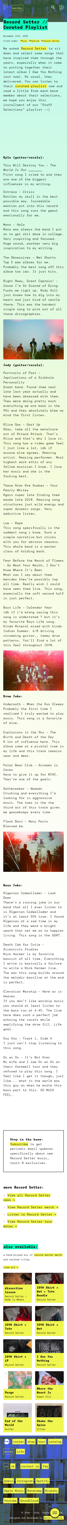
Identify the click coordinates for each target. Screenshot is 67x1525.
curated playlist (31, 86)
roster (18, 1442)
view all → (11, 1267)
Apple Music (14, 1491)
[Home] (5, 8)
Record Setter (34, 48)
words (17, 8)
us (6, 1466)
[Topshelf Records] (6, 1443)
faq (45, 1466)
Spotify (42, 1481)
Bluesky (51, 1491)
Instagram (25, 1481)
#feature (34, 40)
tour (41, 1442)
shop (31, 1442)
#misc (23, 40)
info (20, 1451)
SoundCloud (29, 1501)
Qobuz (8, 1481)
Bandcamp (34, 1491)
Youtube (10, 1501)
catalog (55, 1442)
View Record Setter (32, 1207)
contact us (30, 1466)
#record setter (50, 40)
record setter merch (48, 1254)
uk (13, 1466)
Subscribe (19, 1144)
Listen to (31, 1214)
